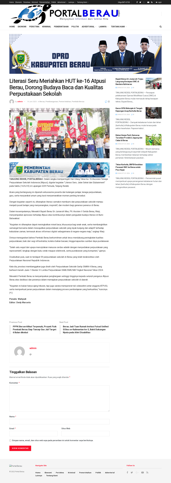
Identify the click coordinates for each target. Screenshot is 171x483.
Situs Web (65, 428)
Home (11, 2)
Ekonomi (18, 2)
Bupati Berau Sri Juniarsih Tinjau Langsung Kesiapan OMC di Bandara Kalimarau (129, 81)
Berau (42, 102)
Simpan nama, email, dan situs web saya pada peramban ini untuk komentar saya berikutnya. (52, 440)
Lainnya (71, 2)
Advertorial (61, 2)
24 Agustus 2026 (123, 87)
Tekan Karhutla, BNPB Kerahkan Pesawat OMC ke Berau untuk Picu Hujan (129, 167)
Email (12, 428)
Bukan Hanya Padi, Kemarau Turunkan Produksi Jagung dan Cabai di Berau (129, 137)
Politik (53, 2)
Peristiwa (26, 2)
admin (20, 102)
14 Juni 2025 (32, 102)
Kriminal (35, 2)
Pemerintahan (44, 2)
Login (159, 2)
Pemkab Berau (78, 102)
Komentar (14, 383)
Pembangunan (52, 102)
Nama (12, 416)
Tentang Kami (82, 2)
